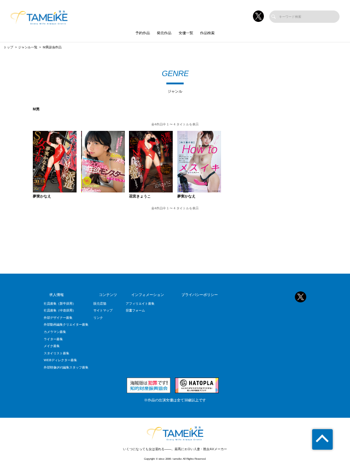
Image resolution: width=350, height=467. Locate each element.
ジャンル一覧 (27, 47)
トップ (8, 47)
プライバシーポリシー (199, 295)
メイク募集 (52, 346)
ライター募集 (53, 339)
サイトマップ (103, 310)
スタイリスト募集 (56, 353)
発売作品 (164, 33)
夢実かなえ (42, 196)
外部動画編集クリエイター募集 (66, 324)
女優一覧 (186, 33)
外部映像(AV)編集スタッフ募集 (66, 367)
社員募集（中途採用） (60, 310)
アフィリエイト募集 (140, 303)
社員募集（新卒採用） (60, 303)
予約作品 (142, 33)
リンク (98, 317)
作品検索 (207, 33)
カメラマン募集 (55, 331)
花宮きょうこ (140, 196)
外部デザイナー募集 (58, 317)
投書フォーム (135, 310)
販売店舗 (99, 303)
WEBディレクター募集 (60, 360)
